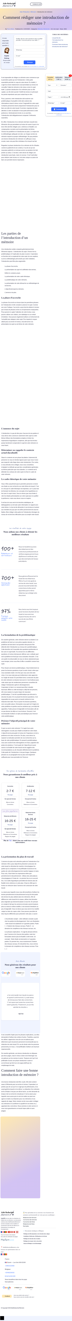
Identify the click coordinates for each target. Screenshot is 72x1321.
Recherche (46, 29)
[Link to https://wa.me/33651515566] (53, 4)
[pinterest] (7, 1301)
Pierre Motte (10, 29)
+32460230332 (9, 1272)
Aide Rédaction (24, 12)
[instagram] (4, 1301)
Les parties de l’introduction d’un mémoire (57, 40)
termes (30, 66)
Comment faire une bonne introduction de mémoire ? (60, 45)
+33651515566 (9, 1266)
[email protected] (10, 1276)
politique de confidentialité (38, 66)
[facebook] (2, 1301)
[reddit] (10, 1301)
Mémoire (33, 12)
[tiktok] (13, 1301)
